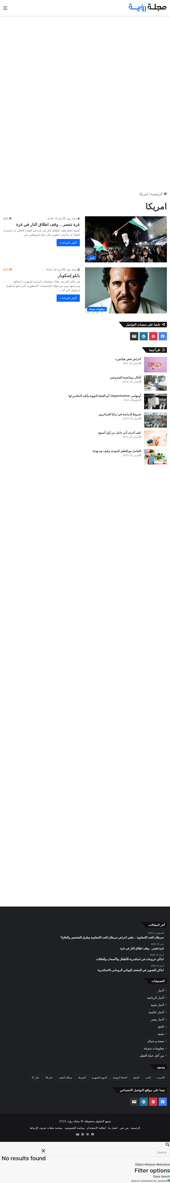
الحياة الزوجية (120, 1077)
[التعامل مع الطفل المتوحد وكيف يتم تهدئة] (155, 456)
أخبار (161, 991)
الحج (161, 1027)
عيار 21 (35, 1077)
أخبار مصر (157, 1020)
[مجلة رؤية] (147, 8)
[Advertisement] (85, 49)
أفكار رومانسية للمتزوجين (125, 377)
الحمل (136, 1077)
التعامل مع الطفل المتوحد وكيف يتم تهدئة (116, 451)
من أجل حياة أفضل (152, 1056)
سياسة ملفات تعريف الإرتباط (46, 1128)
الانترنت (161, 1077)
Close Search (161, 1176)
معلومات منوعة (154, 1048)
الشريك (82, 1077)
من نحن (124, 1128)
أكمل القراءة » (68, 242)
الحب (148, 1077)
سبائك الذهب (65, 1077)
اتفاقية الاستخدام (96, 1128)
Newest (150, 1164)
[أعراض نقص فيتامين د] (155, 364)
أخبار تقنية (157, 1005)
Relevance (163, 1164)
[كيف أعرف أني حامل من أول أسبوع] (155, 438)
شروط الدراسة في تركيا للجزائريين (119, 414)
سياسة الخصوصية (75, 1128)
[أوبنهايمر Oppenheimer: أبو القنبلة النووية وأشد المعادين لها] (155, 401)
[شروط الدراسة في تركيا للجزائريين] (155, 420)
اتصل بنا (113, 1128)
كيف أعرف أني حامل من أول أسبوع (119, 432)
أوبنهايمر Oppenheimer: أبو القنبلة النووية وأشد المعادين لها (105, 395)
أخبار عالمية (156, 1012)
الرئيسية (157, 194)
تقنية (161, 1034)
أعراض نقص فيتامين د (128, 359)
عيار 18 (49, 1077)
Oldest (139, 1164)
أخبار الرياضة (155, 998)
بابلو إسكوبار (69, 275)
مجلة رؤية (72, 218)
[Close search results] (43, 1151)
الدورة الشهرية (99, 1077)
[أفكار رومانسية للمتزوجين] (155, 383)
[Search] (85, 1145)
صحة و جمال (155, 1041)
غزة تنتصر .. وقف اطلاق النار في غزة (48, 224)
